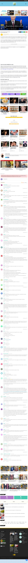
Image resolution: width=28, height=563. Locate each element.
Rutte (8, 523)
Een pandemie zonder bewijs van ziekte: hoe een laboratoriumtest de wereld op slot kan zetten (15, 516)
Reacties (23, 501)
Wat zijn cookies (2, 535)
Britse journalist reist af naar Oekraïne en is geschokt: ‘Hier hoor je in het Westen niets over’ (13, 481)
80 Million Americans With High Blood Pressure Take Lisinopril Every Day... (23, 104)
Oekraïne (14, 117)
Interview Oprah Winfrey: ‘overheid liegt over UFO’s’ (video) (4, 472)
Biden (7, 117)
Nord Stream (10, 117)
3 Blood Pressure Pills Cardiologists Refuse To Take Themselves (5, 113)
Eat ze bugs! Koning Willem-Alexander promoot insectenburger (13, 472)
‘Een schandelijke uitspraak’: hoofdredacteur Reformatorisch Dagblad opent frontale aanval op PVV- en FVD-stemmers (15, 503)
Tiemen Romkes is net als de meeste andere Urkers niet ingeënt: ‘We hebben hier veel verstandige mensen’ (14, 490)
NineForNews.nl (5, 114)
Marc (23, 536)
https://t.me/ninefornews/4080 (7, 339)
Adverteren (2, 536)
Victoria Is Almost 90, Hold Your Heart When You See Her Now (14, 104)
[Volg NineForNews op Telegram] (11, 94)
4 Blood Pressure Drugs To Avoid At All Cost (14, 112)
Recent (14, 501)
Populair (5, 501)
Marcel (23, 540)
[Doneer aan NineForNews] (23, 94)
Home (2, 17)
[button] (2, 35)
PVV (3, 523)
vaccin (15, 523)
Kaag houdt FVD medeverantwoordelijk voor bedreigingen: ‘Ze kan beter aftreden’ (22, 481)
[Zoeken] (25, 4)
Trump (10, 523)
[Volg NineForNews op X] (17, 94)
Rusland (21, 117)
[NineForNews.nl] (14, 4)
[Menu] (2, 4)
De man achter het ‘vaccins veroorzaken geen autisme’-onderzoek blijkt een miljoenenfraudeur (15, 513)
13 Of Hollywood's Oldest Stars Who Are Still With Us (23, 112)
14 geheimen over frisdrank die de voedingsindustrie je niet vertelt (4, 481)
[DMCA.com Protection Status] (5, 546)
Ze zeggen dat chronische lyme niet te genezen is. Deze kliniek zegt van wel (12, 549)
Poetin (18, 117)
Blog (1, 537)
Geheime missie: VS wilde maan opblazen (24, 489)
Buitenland (4, 17)
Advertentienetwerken (3, 538)
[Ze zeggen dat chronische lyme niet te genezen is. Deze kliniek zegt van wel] (2, 511)
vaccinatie (18, 523)
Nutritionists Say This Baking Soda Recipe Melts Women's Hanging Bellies (5, 104)
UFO (12, 523)
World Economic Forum (22, 523)
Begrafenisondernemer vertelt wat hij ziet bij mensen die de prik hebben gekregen (5, 490)
